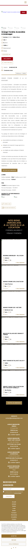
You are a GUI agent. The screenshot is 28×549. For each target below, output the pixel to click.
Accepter (13, 536)
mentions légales (17, 493)
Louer (14, 508)
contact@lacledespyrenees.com (14, 418)
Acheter (14, 504)
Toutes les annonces (14, 403)
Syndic (14, 510)
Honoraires (14, 515)
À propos (14, 512)
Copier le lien (7, 203)
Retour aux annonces (9, 170)
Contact (14, 519)
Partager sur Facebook (9, 207)
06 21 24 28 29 (14, 474)
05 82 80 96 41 (14, 460)
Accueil (14, 502)
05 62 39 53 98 (14, 446)
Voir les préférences (14, 544)
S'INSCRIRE (9, 496)
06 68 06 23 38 (13, 67)
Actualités (14, 517)
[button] (25, 2)
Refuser (14, 540)
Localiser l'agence (15, 434)
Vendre (14, 506)
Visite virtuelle (8, 62)
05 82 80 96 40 (14, 432)
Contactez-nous (8, 70)
